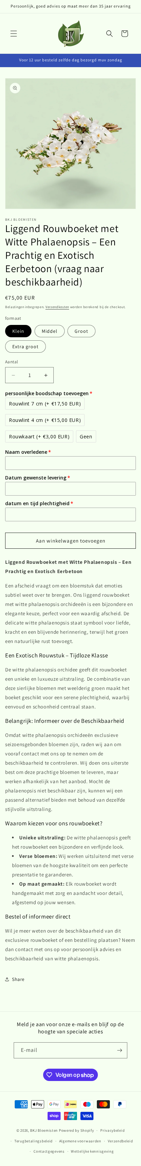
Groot (81, 331)
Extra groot (25, 346)
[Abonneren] (119, 1050)
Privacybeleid (112, 1130)
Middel (49, 331)
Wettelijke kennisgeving (92, 1151)
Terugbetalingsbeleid (33, 1141)
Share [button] (18, 979)
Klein (18, 331)
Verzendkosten (57, 307)
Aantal (11, 362)
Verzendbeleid (120, 1141)
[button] (13, 33)
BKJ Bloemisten (44, 1130)
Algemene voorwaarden (80, 1141)
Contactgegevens (49, 1151)
